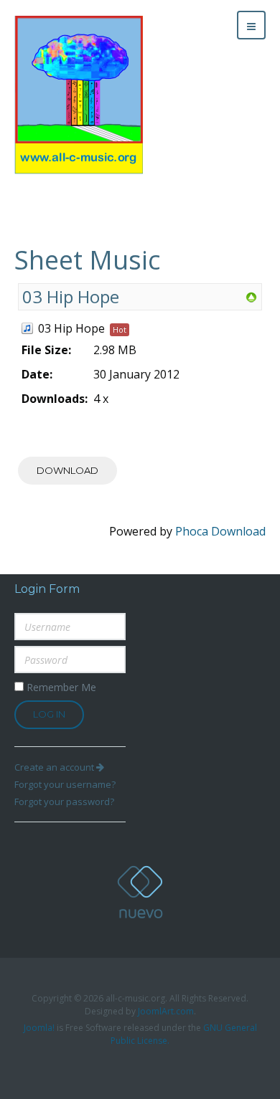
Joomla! (39, 1028)
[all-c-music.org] (78, 95)
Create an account (55, 767)
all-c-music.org (140, 892)
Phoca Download (220, 531)
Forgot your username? (65, 784)
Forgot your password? (64, 801)
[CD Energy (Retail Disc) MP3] (251, 297)
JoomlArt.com (166, 1011)
